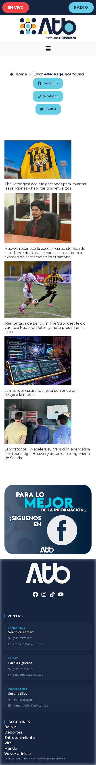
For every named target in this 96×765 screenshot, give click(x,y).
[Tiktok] (52, 594)
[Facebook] (35, 594)
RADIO (81, 7)
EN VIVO (16, 7)
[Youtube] (61, 594)
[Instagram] (44, 594)
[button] (48, 48)
